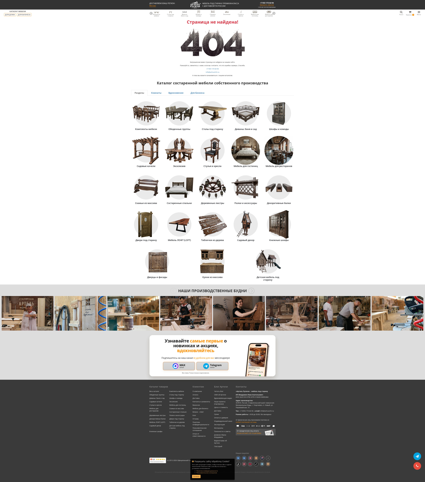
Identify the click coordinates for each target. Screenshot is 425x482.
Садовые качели (155, 402)
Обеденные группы (156, 395)
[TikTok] (256, 464)
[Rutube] (262, 458)
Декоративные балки (157, 419)
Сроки (216, 414)
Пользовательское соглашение (206, 473)
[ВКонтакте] (238, 458)
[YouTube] (250, 464)
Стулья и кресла (155, 405)
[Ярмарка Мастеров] (268, 464)
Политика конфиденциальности (207, 471)
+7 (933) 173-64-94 (247, 411)
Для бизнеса (24, 14)
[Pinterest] (244, 464)
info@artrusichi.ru (212, 72)
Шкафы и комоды (176, 398)
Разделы (139, 92)
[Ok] (256, 458)
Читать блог (218, 391)
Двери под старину (176, 419)
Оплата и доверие (221, 418)
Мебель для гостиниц (177, 405)
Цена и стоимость (221, 407)
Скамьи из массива (176, 408)
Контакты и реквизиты (201, 402)
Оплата (195, 395)
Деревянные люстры (157, 415)
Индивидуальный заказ (223, 421)
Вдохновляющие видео (223, 398)
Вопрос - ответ (198, 412)
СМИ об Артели (220, 395)
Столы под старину (176, 395)
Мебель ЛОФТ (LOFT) (157, 422)
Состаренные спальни (177, 412)
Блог (194, 415)
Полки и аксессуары (177, 415)
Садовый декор (155, 426)
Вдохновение (176, 92)
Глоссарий (218, 446)
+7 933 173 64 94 (267, 3)
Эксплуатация (219, 424)
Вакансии (196, 405)
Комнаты (156, 92)
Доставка (196, 398)
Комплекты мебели (176, 391)
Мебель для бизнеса (200, 408)
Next (274, 13)
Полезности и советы (222, 431)
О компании (197, 391)
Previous (151, 13)
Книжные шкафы (155, 431)
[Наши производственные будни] (27, 313)
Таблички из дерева (177, 422)
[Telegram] (262, 464)
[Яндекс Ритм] (238, 464)
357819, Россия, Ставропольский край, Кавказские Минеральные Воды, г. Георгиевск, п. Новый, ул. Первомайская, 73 (255, 405)
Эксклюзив (173, 402)
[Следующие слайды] (251, 291)
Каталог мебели (18, 12)
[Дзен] (268, 458)
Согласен (196, 476)
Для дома (10, 14)
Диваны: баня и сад (156, 398)
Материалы (218, 428)
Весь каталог (154, 391)
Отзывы (196, 419)
